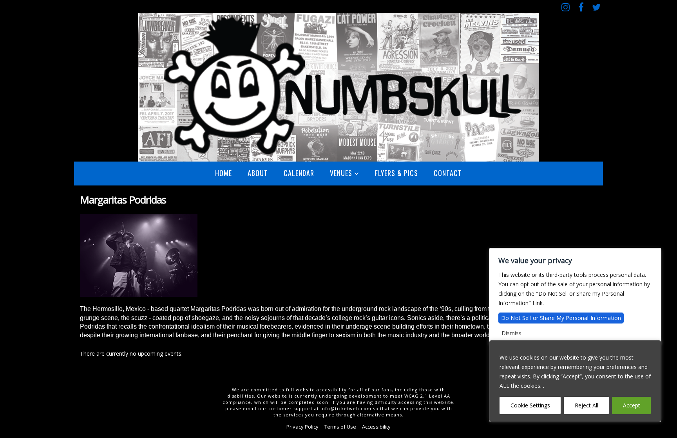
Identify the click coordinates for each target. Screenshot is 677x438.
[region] (575, 381)
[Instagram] (565, 7)
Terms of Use (340, 426)
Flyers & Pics (396, 173)
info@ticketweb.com (345, 408)
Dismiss (511, 333)
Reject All (586, 405)
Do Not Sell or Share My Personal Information (561, 318)
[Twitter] (596, 7)
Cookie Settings (530, 405)
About (258, 173)
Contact (448, 173)
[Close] (653, 346)
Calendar (299, 173)
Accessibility (376, 426)
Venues (341, 173)
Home (223, 173)
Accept (631, 405)
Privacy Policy (302, 426)
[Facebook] (581, 7)
